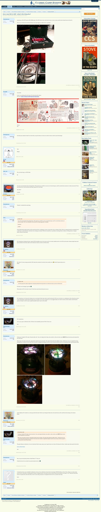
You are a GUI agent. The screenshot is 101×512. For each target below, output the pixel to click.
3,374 (13, 330)
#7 (79, 212)
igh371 (90, 165)
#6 (79, 194)
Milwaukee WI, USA (11, 166)
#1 (79, 86)
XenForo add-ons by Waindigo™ (7, 501)
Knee (90, 172)
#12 (79, 305)
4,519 (13, 174)
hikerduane (5, 270)
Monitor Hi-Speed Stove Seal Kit (89, 185)
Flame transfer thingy (88, 104)
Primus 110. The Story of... (89, 126)
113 (13, 22)
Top (98, 498)
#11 (79, 292)
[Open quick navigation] (79, 11)
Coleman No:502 (10, 15)
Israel (13, 199)
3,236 (13, 94)
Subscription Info (19, 6)
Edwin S (86, 108)
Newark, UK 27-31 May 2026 (90, 202)
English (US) (4, 498)
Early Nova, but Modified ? (89, 129)
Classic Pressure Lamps (28, 6)
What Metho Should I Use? (89, 116)
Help (93, 498)
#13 (79, 326)
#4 (79, 156)
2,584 (13, 165)
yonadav (5, 194)
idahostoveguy (6, 326)
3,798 (13, 220)
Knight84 (5, 91)
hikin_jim (5, 171)
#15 (79, 420)
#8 (79, 235)
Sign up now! (90, 13)
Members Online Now (87, 226)
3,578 (13, 255)
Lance (4, 482)
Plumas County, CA (11, 275)
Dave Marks (95, 238)
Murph (4, 159)
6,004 (13, 486)
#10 (79, 269)
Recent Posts (11, 8)
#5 (79, 179)
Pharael (90, 153)
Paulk (90, 159)
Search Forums (5, 8)
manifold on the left (88, 107)
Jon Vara (86, 124)
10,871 (13, 274)
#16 (79, 452)
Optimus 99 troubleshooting (90, 123)
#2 (79, 129)
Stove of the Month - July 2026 (89, 99)
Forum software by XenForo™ (11, 500)
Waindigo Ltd (18, 501)
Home (5, 6)
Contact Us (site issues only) (87, 498)
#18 (79, 479)
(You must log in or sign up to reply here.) (73, 492)
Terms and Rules (91, 500)
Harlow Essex (11, 256)
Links (36, 6)
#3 (79, 143)
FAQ (14, 6)
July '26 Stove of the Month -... (90, 113)
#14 (79, 406)
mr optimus (5, 249)
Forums (9, 6)
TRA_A (86, 111)
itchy (4, 217)
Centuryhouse (19, 15)
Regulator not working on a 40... (90, 132)
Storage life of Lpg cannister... (90, 110)
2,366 (13, 198)
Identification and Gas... (89, 120)
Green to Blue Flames (21, 446)
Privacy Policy (97, 500)
